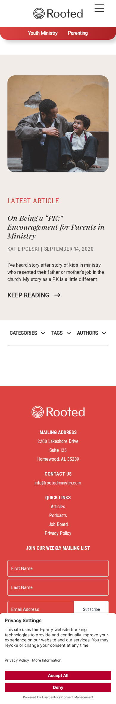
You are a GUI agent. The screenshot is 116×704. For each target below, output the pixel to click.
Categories (23, 333)
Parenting (78, 33)
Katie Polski (23, 249)
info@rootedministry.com (58, 483)
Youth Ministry (43, 33)
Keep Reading (28, 295)
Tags (57, 333)
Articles (58, 506)
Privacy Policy (58, 533)
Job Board (58, 524)
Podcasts (58, 515)
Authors (87, 333)
